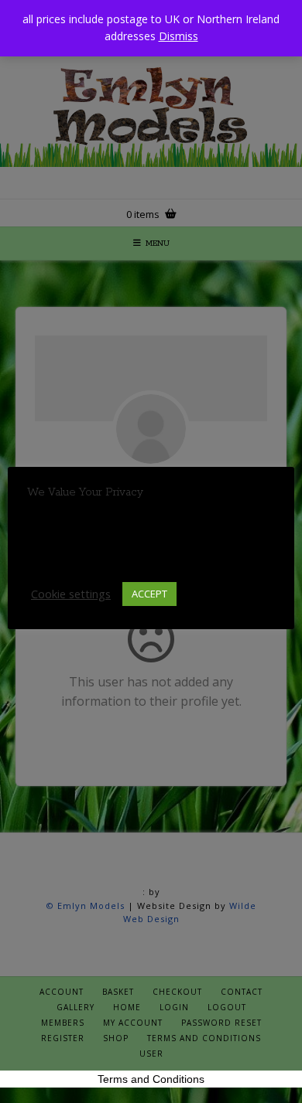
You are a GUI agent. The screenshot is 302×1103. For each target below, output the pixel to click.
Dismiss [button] (178, 36)
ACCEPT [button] (149, 594)
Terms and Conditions (151, 1079)
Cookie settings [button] (71, 594)
